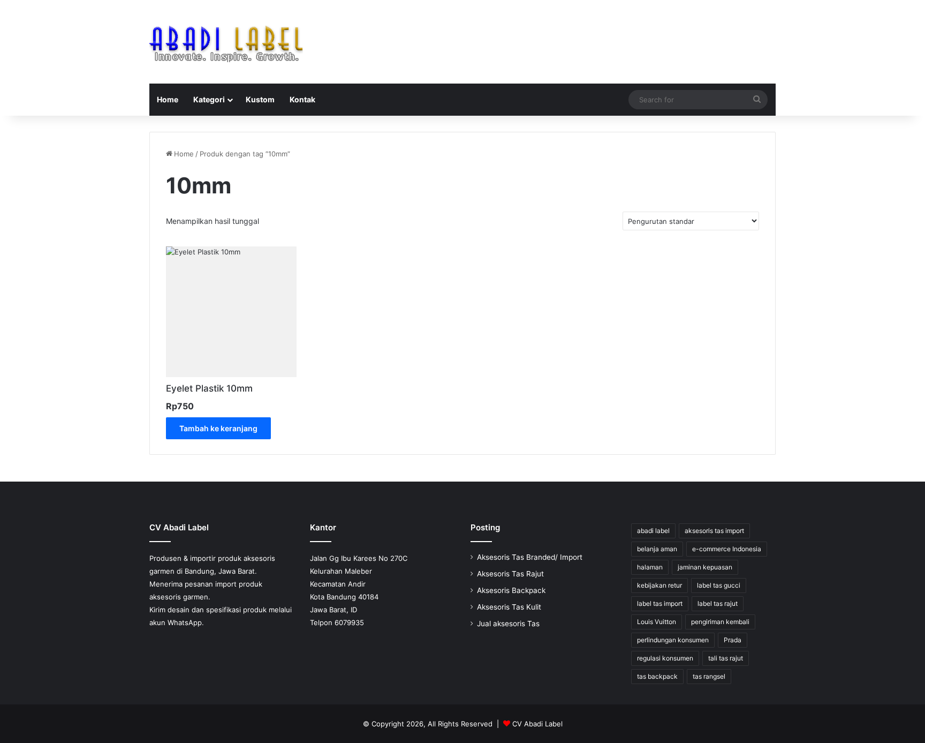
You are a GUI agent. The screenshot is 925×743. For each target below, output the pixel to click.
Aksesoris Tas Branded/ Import (529, 557)
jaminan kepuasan (705, 567)
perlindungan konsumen (673, 640)
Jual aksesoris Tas (508, 623)
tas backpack (657, 676)
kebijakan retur (659, 585)
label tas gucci (718, 585)
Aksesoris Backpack (511, 590)
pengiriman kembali (720, 622)
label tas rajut (717, 603)
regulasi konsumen (665, 658)
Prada (732, 640)
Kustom (260, 99)
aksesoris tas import (714, 531)
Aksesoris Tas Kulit (509, 607)
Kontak (302, 99)
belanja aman (657, 549)
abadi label (653, 531)
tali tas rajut (725, 658)
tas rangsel (709, 676)
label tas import (660, 603)
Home (167, 99)
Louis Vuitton (656, 622)
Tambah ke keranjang (218, 428)
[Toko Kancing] (226, 41)
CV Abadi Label (537, 723)
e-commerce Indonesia (726, 549)
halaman (650, 567)
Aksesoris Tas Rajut (510, 573)
